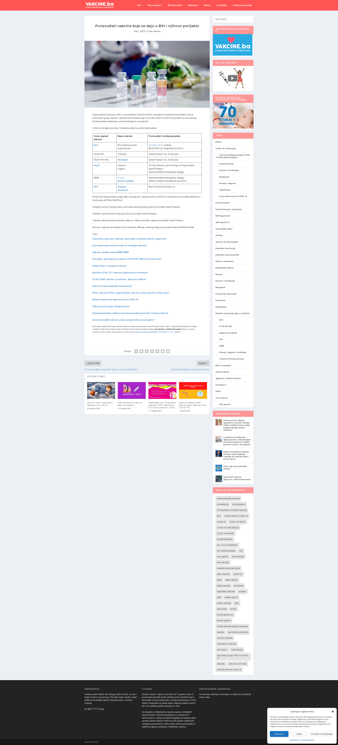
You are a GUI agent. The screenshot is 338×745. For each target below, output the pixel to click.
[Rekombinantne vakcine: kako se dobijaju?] (132, 390)
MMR (221, 346)
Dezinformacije (226, 164)
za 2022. (153, 332)
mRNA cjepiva (231, 597)
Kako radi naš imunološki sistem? (235, 467)
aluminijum (222, 504)
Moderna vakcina (226, 591)
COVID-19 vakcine (225, 533)
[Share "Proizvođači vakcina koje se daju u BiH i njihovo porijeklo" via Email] (168, 351)
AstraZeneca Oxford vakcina (232, 510)
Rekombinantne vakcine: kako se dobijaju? (130, 403)
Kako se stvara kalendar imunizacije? (112, 286)
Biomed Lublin (156, 145)
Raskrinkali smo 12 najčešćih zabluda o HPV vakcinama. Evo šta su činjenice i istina (162, 405)
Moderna (238, 585)
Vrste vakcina (153, 31)
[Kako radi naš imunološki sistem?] (218, 468)
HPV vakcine (224, 404)
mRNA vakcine (224, 603)
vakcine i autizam (238, 664)
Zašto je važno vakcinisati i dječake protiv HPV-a (100, 403)
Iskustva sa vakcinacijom (226, 242)
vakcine (221, 664)
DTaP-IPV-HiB (225, 326)
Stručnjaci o (220, 385)
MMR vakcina (223, 585)
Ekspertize (192, 5)
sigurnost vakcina (226, 644)
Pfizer (233, 609)
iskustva (238, 574)
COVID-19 (221, 522)
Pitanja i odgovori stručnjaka (232, 352)
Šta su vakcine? (154, 5)
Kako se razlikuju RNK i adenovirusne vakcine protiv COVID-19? (193, 405)
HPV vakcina (238, 556)
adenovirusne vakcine (228, 498)
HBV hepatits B (222, 222)
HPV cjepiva (222, 556)
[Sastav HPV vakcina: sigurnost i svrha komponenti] (218, 478)
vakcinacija (237, 649)
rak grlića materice (238, 632)
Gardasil (122, 186)
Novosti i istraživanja (229, 170)
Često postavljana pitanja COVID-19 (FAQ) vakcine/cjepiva (232, 156)
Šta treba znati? (175, 5)
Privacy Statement (307, 740)
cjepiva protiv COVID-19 (236, 516)
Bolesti (207, 5)
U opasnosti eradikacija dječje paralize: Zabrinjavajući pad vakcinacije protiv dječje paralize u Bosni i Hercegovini (237, 441)
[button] (332, 711)
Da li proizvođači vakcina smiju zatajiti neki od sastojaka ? (123, 319)
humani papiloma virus (228, 568)
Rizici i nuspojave (223, 365)
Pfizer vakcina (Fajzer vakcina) (232, 626)
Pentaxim (222, 609)
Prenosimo (220, 300)
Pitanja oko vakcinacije (226, 294)
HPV (139, 5)
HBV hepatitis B (222, 216)
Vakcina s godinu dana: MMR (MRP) (110, 252)
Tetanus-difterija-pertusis (231, 359)
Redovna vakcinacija (242, 5)
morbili (242, 591)
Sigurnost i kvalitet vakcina (228, 378)
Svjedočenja (224, 190)
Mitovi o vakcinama (224, 261)
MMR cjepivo (232, 580)
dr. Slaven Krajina (226, 551)
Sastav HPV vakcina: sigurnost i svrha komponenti (237, 478)
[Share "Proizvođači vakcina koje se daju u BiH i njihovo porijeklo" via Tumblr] (146, 351)
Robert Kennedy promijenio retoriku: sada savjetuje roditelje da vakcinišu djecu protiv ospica (236, 455)
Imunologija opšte (223, 229)
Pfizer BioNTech (225, 615)
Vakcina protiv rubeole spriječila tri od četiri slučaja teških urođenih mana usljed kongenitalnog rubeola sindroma (236, 425)
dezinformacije (225, 539)
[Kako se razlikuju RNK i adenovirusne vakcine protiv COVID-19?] (193, 390)
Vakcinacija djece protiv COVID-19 (233, 656)
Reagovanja (220, 307)
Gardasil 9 (123, 190)
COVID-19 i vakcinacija (225, 148)
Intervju (219, 235)
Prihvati (279, 734)
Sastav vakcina (222, 372)
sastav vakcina (225, 638)
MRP (237, 603)
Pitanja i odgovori (227, 183)
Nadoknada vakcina (224, 267)
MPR (219, 597)
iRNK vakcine (223, 574)
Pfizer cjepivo (224, 620)
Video (218, 391)
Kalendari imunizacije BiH (227, 255)
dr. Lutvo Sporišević (227, 545)
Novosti (219, 274)
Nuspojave (224, 177)
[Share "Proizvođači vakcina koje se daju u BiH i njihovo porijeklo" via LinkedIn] (157, 351)
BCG (221, 320)
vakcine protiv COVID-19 (229, 669)
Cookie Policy (295, 740)
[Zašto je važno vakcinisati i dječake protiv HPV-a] (101, 390)
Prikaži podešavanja (322, 734)
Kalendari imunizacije (225, 248)
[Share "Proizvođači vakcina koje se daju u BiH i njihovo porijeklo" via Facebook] (136, 351)
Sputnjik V (222, 649)
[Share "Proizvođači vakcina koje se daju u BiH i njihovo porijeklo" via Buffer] (162, 351)
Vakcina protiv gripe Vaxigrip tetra (111, 306)
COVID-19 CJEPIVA (237, 522)
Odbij (299, 734)
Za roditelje (221, 5)
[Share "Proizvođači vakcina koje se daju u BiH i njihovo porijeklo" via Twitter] (141, 351)
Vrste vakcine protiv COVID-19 (233, 196)
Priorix (121, 177)
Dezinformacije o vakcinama (228, 209)
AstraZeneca (238, 504)
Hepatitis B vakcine (228, 333)
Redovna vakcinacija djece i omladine (232, 313)
